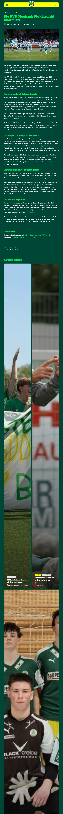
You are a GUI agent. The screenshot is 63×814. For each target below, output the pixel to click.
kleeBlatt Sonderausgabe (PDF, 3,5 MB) (37, 235)
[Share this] (6, 249)
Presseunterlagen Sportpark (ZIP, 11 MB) (26, 237)
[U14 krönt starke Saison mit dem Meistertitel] (17, 426)
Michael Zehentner (13, 24)
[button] (7, 5)
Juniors (38, 574)
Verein (17, 12)
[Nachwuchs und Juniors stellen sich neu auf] (45, 426)
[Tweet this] (11, 249)
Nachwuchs (8, 12)
